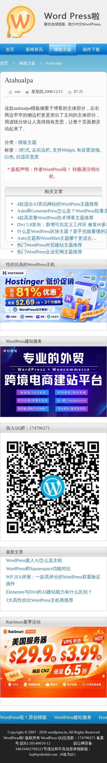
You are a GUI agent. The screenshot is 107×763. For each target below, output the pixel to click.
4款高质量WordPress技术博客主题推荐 (55, 217)
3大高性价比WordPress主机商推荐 (39, 600)
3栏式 (24, 150)
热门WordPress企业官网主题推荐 (49, 251)
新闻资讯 (34, 49)
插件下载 (91, 49)
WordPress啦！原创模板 (23, 717)
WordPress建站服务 (73, 717)
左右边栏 (41, 150)
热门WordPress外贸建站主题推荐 (49, 245)
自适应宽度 (27, 156)
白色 (9, 156)
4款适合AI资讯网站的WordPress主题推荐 (57, 204)
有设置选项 (88, 150)
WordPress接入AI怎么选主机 (34, 560)
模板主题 (62, 49)
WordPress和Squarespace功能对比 (38, 568)
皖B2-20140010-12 (35, 743)
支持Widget (63, 150)
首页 (10, 49)
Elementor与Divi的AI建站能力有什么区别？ (49, 592)
